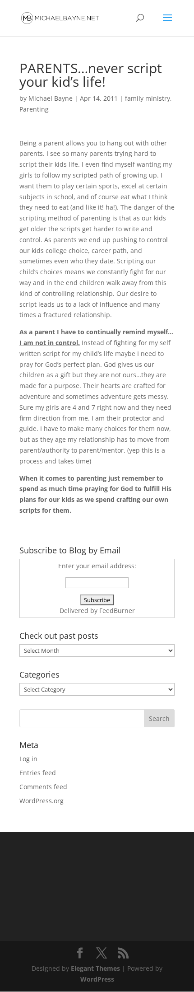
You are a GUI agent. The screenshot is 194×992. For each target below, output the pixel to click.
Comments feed (43, 786)
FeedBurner (117, 610)
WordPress (97, 979)
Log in (28, 758)
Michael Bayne (50, 98)
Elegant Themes (95, 968)
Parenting (34, 109)
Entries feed (37, 772)
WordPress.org (41, 800)
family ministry (147, 98)
